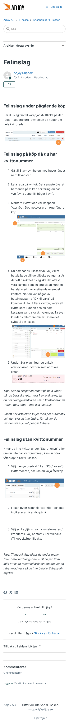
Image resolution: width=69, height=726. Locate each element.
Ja (24, 614)
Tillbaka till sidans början (20, 646)
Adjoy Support (23, 73)
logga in (8, 683)
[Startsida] (13, 6)
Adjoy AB (8, 19)
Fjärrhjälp (40, 718)
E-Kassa (24, 19)
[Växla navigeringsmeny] (47, 6)
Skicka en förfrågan (47, 633)
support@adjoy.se (40, 709)
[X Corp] (10, 592)
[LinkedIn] (16, 592)
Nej (44, 614)
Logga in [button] (56, 6)
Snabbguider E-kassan (46, 19)
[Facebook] (5, 592)
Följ (9, 84)
